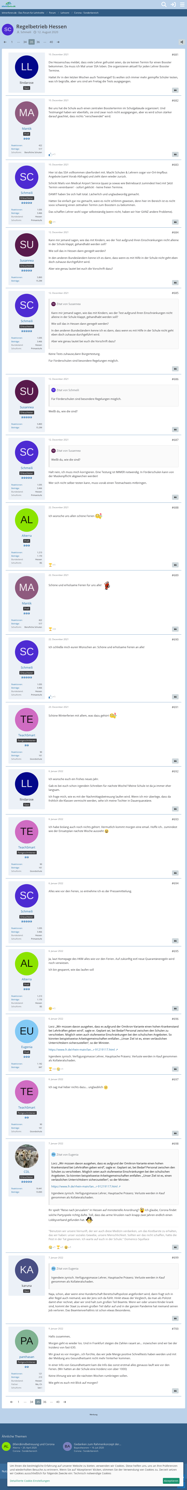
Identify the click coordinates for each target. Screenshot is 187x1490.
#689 (175, 575)
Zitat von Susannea (69, 304)
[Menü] (182, 4)
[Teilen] (182, 42)
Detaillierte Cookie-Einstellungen (30, 1480)
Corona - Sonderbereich (25, 1450)
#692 (175, 771)
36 (38, 42)
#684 (175, 232)
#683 (175, 164)
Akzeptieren (171, 1480)
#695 (175, 951)
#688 (175, 507)
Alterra (16, 1447)
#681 (175, 54)
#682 (175, 100)
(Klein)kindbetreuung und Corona (33, 1444)
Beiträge (15, 148)
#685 (175, 293)
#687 (175, 440)
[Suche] (164, 4)
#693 (175, 819)
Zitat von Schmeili (68, 390)
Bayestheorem (81, 1447)
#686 (175, 379)
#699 (175, 1257)
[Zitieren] (175, 90)
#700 (175, 1328)
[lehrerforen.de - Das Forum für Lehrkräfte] (8, 4)
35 (31, 42)
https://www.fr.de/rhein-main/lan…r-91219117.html (82, 1049)
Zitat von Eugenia (67, 1154)
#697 (175, 1079)
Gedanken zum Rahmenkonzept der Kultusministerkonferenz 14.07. (116, 1444)
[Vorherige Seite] (5, 42)
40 (51, 42)
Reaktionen (16, 145)
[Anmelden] (173, 4)
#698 (175, 1143)
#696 (175, 1019)
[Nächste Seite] (58, 42)
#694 (175, 883)
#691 (175, 707)
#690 (175, 639)
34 (25, 42)
